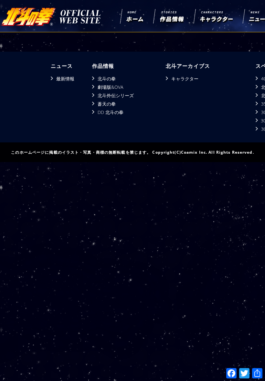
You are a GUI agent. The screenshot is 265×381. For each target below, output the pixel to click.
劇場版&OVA (110, 87)
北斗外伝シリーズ (116, 95)
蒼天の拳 (107, 104)
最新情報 (65, 79)
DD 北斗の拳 (110, 112)
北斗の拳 (107, 79)
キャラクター (184, 79)
